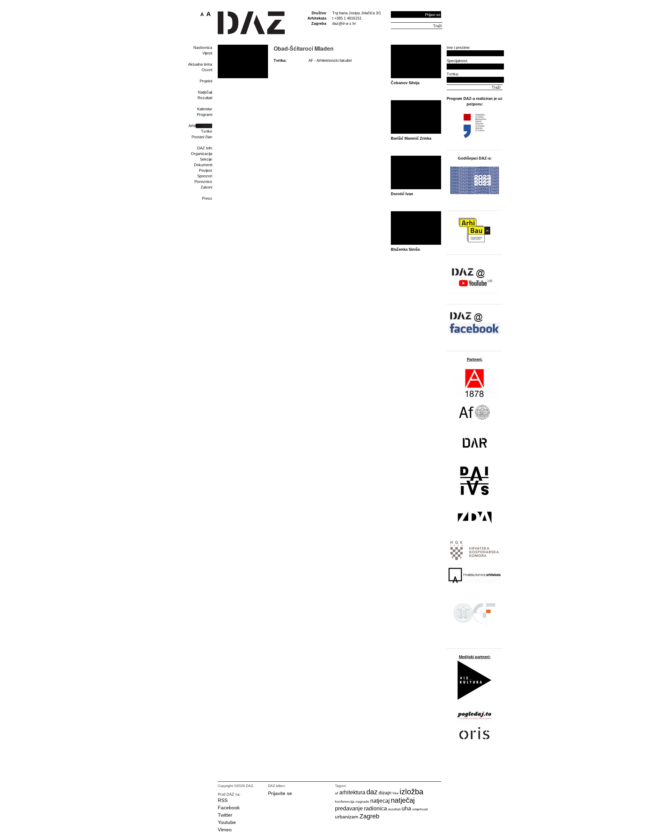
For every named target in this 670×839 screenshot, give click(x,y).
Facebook (229, 807)
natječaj (403, 800)
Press (207, 198)
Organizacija (201, 154)
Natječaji (205, 92)
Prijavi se (432, 15)
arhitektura (352, 792)
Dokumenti (203, 165)
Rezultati (205, 98)
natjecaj (380, 801)
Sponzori (204, 176)
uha (406, 808)
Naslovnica (202, 47)
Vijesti (207, 53)
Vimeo (225, 829)
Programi (204, 114)
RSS (223, 800)
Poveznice (203, 181)
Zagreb (369, 816)
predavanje (349, 808)
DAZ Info (204, 148)
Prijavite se (280, 793)
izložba (411, 791)
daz (372, 792)
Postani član (202, 137)
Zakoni (206, 187)
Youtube (227, 822)
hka (396, 793)
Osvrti (207, 70)
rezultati (394, 809)
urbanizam (346, 816)
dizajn (385, 792)
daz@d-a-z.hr (344, 23)
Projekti (206, 81)
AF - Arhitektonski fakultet (330, 60)
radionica (375, 808)
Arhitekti (195, 126)
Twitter (225, 815)
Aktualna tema (200, 64)
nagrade (362, 801)
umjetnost (420, 809)
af (336, 793)
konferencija (345, 801)
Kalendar (204, 109)
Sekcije (206, 159)
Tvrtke (206, 131)
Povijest (205, 170)
